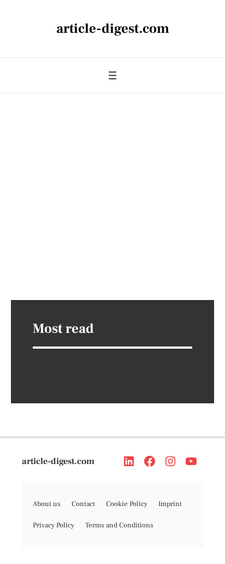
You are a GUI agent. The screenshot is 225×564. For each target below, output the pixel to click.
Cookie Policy (126, 504)
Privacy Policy (53, 525)
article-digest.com (58, 461)
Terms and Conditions (119, 525)
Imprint (170, 504)
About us (47, 504)
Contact (83, 504)
